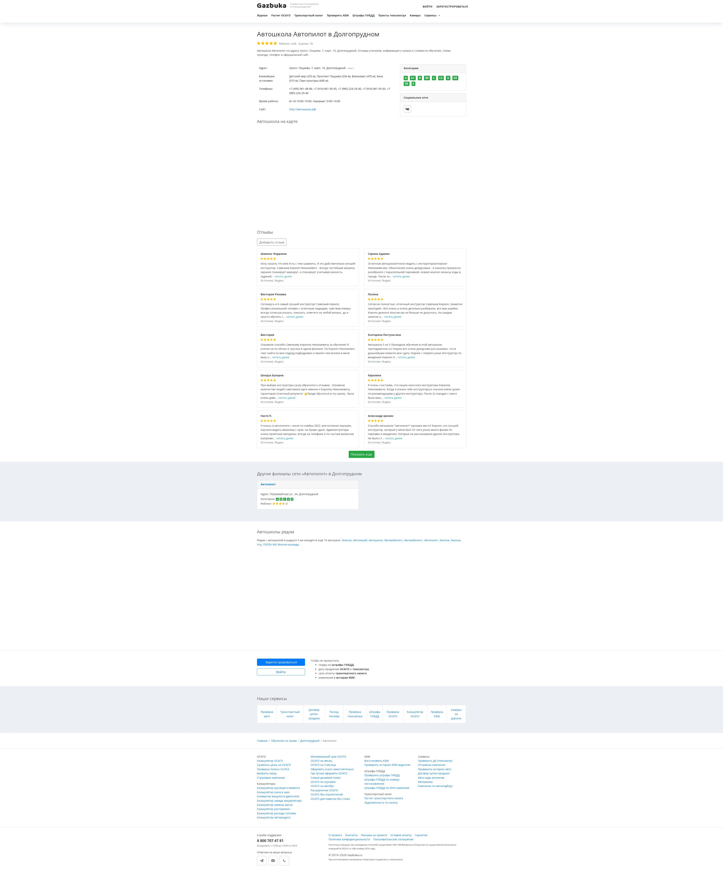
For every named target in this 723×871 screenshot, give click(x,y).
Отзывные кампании (431, 765)
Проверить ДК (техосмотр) (435, 760)
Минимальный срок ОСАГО (328, 756)
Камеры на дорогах (456, 714)
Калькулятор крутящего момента (278, 788)
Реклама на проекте (374, 835)
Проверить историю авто (434, 769)
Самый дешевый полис (326, 777)
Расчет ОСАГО (281, 15)
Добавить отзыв (271, 242)
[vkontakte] (407, 109)
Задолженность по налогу (381, 802)
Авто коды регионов (431, 777)
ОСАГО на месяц (321, 760)
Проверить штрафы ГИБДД (382, 775)
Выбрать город (266, 773)
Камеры (415, 15)
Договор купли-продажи (314, 714)
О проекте (335, 835)
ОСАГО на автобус (322, 786)
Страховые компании (271, 777)
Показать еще (361, 454)
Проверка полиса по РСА (273, 769)
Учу (259, 544)
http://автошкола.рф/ (302, 109)
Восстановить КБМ (376, 760)
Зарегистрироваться (452, 6)
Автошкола (376, 540)
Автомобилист (393, 540)
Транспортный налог (308, 15)
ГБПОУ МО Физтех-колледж (281, 544)
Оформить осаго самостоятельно (332, 769)
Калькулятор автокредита (274, 817)
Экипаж (347, 540)
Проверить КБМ (338, 15)
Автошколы (425, 782)
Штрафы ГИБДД (363, 15)
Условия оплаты (401, 835)
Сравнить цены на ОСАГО (274, 765)
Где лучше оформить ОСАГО (329, 773)
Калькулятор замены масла (275, 805)
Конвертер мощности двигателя (278, 796)
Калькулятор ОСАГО (270, 760)
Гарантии (421, 835)
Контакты (351, 835)
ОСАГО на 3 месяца (323, 765)
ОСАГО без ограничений (327, 794)
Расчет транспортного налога (383, 798)
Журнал (262, 15)
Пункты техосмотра (392, 15)
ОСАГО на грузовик (323, 782)
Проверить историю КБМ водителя (387, 765)
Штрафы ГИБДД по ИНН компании (386, 788)
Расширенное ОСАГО (324, 790)
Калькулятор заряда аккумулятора (279, 800)
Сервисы (430, 15)
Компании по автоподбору (435, 786)
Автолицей (360, 540)
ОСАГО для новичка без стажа (330, 799)
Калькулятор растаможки (273, 809)
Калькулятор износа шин (273, 792)
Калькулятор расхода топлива (276, 813)
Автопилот (268, 484)
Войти (427, 6)
